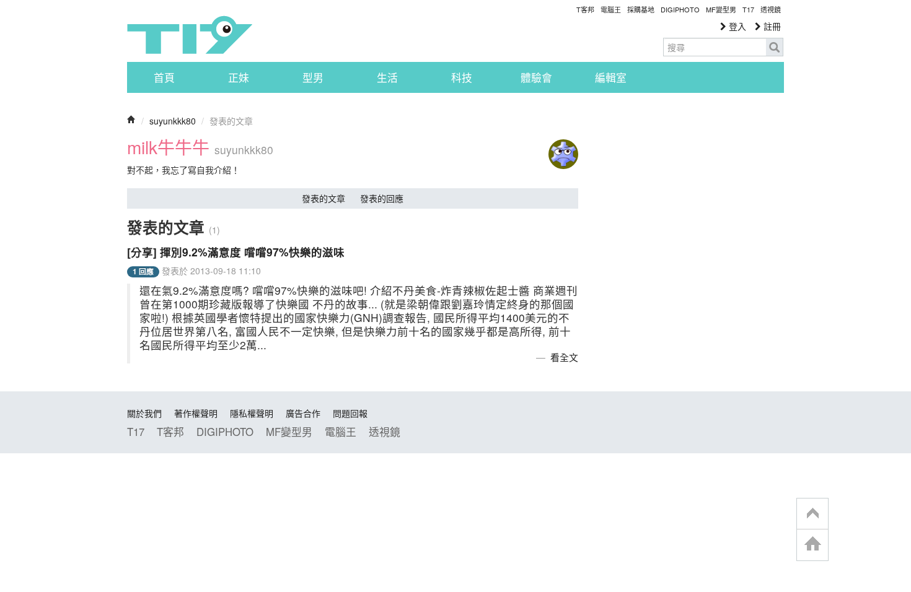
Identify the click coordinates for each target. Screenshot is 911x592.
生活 (387, 77)
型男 (312, 77)
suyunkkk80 (172, 121)
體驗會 (536, 77)
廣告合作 (303, 413)
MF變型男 (721, 9)
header (812, 513)
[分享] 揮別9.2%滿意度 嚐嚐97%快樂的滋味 (236, 251)
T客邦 (585, 9)
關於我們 (144, 413)
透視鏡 (770, 9)
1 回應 (143, 271)
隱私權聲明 (251, 413)
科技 (461, 77)
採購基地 (640, 9)
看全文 (564, 356)
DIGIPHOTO (680, 9)
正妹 (238, 77)
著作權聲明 (196, 413)
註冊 (771, 26)
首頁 (164, 77)
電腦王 (611, 9)
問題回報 (350, 413)
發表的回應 (381, 198)
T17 (189, 34)
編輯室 (611, 77)
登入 (736, 26)
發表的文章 (323, 198)
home (812, 544)
